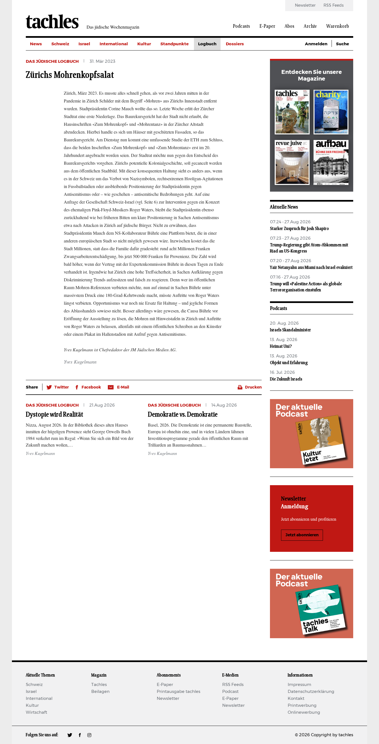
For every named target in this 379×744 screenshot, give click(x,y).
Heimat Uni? (281, 346)
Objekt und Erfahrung (289, 362)
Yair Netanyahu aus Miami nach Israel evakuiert (311, 267)
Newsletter (305, 5)
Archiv (310, 26)
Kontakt (296, 699)
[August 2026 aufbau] (331, 163)
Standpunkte (174, 44)
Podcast (230, 692)
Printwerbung (302, 705)
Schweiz (60, 44)
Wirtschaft (36, 712)
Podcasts (241, 26)
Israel (84, 44)
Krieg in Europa (242, 81)
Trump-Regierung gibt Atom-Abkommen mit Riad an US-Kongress (309, 248)
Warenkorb (337, 26)
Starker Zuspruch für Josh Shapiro (299, 228)
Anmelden (316, 44)
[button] (58, 387)
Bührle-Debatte (242, 69)
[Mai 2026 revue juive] (292, 163)
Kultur (144, 44)
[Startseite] (52, 21)
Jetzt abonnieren (302, 535)
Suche (342, 44)
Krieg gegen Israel (245, 56)
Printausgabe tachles (178, 692)
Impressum (299, 685)
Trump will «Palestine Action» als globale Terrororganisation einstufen (306, 287)
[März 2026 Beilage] (331, 113)
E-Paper (267, 26)
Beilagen (100, 692)
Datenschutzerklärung (311, 692)
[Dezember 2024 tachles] (292, 113)
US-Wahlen (238, 94)
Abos (289, 26)
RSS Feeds (333, 5)
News (36, 44)
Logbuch (207, 44)
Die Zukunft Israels (286, 379)
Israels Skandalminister (290, 330)
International (114, 44)
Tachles (99, 685)
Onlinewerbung (304, 712)
